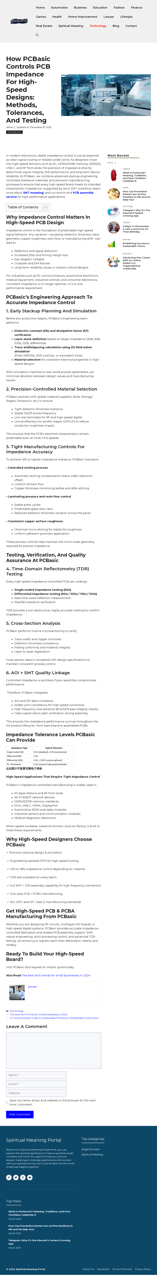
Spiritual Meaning (70, 26)
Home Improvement (82, 16)
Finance (136, 7)
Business (80, 7)
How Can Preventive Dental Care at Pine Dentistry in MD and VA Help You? (136, 195)
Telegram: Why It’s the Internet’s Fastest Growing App (136, 213)
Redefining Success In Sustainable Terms (136, 245)
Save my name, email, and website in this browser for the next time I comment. (53, 1102)
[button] (37, 35)
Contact (131, 26)
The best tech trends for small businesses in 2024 (56, 975)
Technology (97, 26)
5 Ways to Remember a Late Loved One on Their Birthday (136, 229)
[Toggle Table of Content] (43, 207)
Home (40, 7)
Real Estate (44, 26)
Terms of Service (122, 1269)
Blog (116, 26)
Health (57, 16)
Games (41, 16)
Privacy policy (143, 1269)
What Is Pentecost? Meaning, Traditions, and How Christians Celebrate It (135, 176)
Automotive (59, 7)
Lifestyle (126, 16)
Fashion (119, 7)
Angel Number (91, 1149)
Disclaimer (103, 1269)
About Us (88, 1269)
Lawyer (108, 16)
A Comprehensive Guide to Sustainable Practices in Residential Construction (54, 1018)
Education (100, 7)
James (9, 127)
